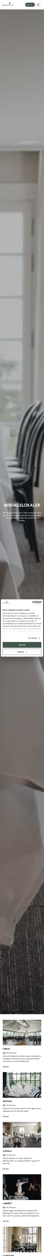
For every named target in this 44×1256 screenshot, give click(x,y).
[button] (30, 5)
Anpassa (21, 652)
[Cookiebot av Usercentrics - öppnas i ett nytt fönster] (32, 602)
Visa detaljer (32, 638)
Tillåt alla (22, 645)
